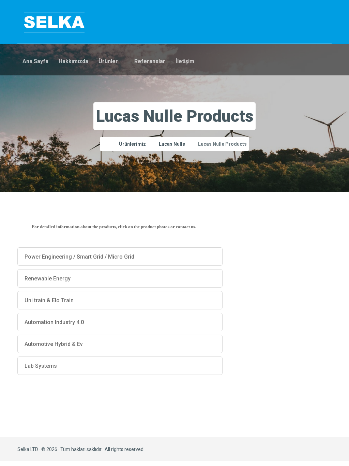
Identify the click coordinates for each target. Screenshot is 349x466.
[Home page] (104, 144)
